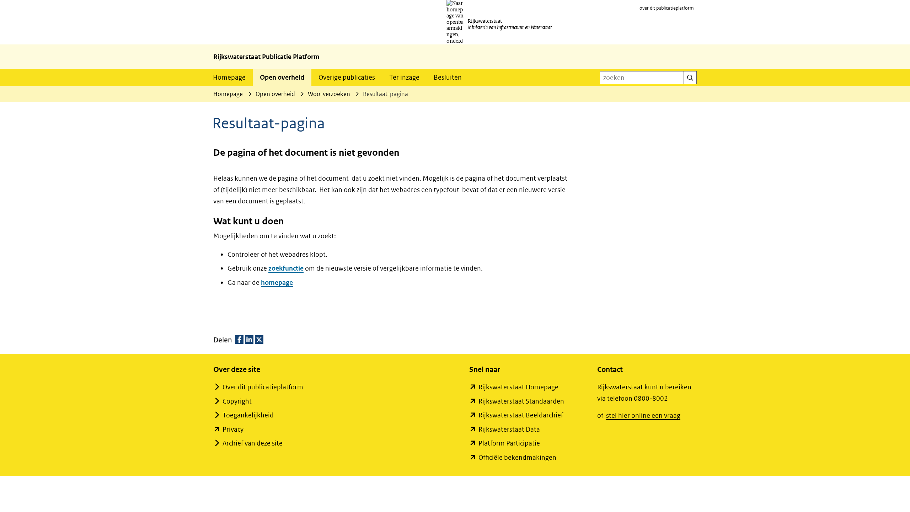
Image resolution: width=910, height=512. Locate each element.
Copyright (237, 401)
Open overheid (282, 77)
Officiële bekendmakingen (517, 457)
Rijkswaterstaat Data (509, 429)
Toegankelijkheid (248, 415)
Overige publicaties (346, 77)
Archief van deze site (253, 443)
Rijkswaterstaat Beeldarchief (520, 415)
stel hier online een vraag (643, 415)
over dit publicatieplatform (666, 8)
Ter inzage (404, 77)
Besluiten (448, 77)
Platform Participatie (509, 443)
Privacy (233, 429)
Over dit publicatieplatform (263, 387)
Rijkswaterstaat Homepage (518, 387)
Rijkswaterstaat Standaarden (521, 401)
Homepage (229, 77)
